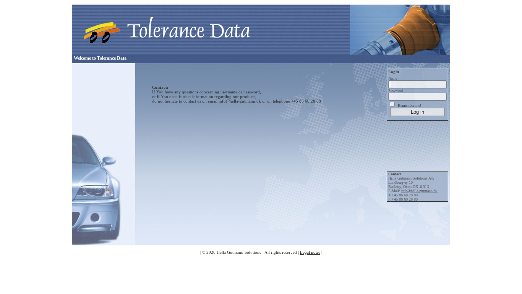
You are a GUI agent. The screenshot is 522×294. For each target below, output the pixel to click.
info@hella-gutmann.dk (419, 191)
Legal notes (310, 252)
